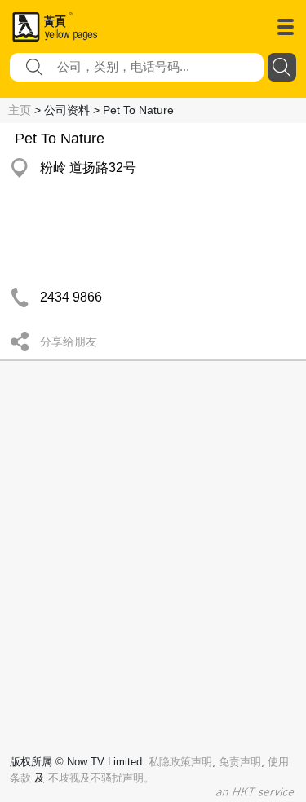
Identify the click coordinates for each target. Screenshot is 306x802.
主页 (19, 110)
